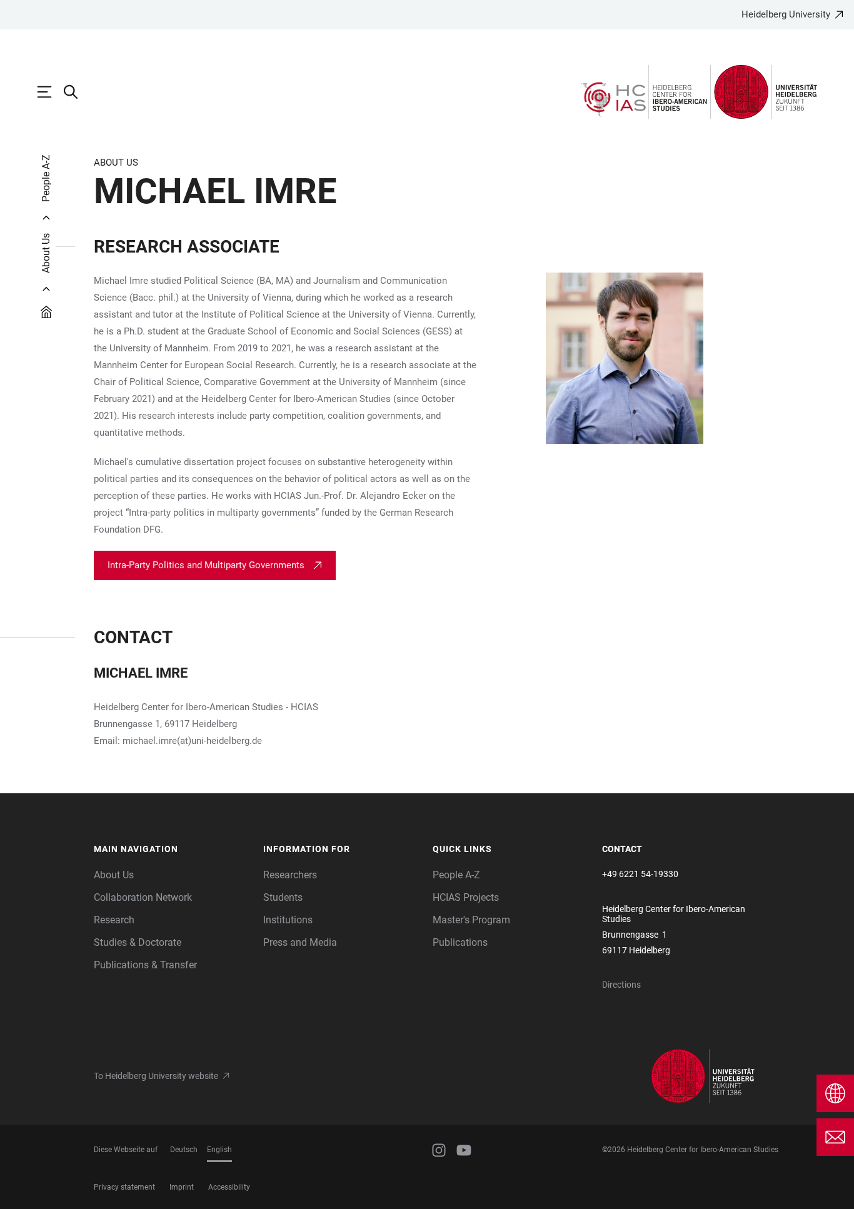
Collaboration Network (143, 897)
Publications (460, 942)
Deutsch (184, 1149)
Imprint (181, 1187)
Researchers (290, 875)
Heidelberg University (785, 14)
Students (283, 897)
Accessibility (229, 1187)
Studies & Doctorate (137, 942)
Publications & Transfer (145, 965)
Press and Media (300, 942)
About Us (114, 875)
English (219, 1149)
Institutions (288, 920)
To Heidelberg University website (156, 1076)
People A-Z (456, 875)
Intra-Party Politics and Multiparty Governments (206, 565)
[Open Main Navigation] (51, 92)
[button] (172, 849)
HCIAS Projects (466, 897)
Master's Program (471, 920)
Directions (621, 985)
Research (114, 920)
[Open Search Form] (77, 92)
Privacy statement (124, 1187)
